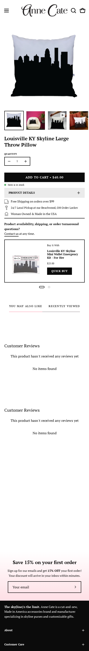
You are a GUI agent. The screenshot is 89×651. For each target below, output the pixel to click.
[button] (73, 11)
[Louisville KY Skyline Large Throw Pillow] (14, 120)
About (8, 630)
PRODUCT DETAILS (22, 193)
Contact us (11, 234)
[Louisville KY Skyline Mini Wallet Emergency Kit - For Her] (25, 261)
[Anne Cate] (44, 10)
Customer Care (14, 644)
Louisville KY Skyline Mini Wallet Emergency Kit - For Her (62, 254)
